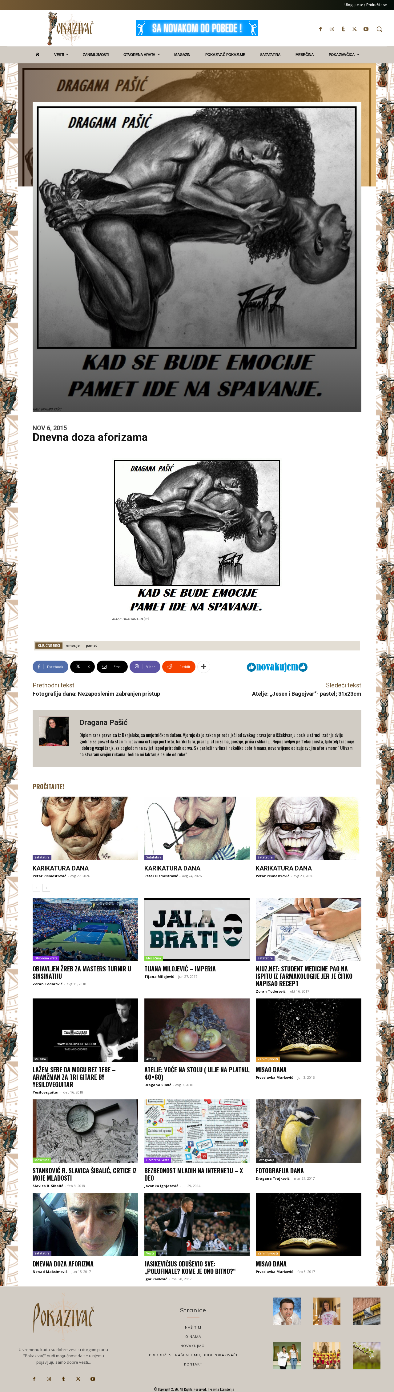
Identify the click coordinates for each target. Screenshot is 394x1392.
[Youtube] (366, 29)
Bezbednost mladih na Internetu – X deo (193, 1174)
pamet (91, 645)
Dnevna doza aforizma (63, 1263)
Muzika (40, 1059)
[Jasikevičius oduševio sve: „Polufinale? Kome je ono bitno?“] (197, 1224)
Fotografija (266, 1160)
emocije (73, 645)
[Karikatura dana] (85, 828)
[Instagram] (332, 29)
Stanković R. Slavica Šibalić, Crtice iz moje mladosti (85, 1174)
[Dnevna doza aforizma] (85, 1224)
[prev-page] (36, 888)
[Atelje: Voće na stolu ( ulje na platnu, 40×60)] (197, 1030)
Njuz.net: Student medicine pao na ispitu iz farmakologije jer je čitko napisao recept (304, 976)
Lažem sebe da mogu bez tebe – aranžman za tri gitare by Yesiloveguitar (74, 1077)
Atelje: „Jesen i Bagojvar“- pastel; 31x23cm (306, 693)
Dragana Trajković (273, 1178)
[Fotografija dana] (308, 1131)
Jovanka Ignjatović (161, 1185)
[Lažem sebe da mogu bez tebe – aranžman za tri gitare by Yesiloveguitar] (85, 1030)
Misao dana (271, 1069)
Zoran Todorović (47, 984)
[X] (355, 29)
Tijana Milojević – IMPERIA (180, 968)
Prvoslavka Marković (274, 1077)
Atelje (150, 1059)
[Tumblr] (343, 29)
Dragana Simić (157, 1084)
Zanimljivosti (268, 1059)
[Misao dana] (308, 1030)
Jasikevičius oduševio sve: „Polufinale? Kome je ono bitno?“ (190, 1267)
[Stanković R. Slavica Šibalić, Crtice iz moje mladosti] (85, 1131)
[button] (379, 29)
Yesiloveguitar (46, 1092)
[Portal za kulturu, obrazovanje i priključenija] (70, 28)
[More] (203, 667)
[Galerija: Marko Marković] (366, 1356)
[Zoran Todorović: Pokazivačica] (366, 1311)
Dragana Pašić (103, 722)
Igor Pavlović (155, 1279)
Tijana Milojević (159, 976)
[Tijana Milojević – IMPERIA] (197, 929)
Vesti (150, 1253)
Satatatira (42, 857)
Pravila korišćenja (221, 1389)
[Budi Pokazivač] (287, 1356)
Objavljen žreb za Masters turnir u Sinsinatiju (82, 972)
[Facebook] (320, 29)
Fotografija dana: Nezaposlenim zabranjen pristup (96, 693)
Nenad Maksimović (50, 1271)
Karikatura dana (61, 868)
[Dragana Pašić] (56, 739)
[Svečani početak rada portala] (327, 1356)
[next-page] (46, 888)
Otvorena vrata (46, 958)
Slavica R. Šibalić (48, 1185)
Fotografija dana (280, 1170)
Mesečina (153, 958)
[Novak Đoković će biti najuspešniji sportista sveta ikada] (287, 1311)
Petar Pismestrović (49, 876)
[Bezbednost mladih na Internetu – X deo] (197, 1131)
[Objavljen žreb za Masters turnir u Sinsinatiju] (85, 929)
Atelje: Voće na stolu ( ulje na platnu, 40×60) (197, 1073)
